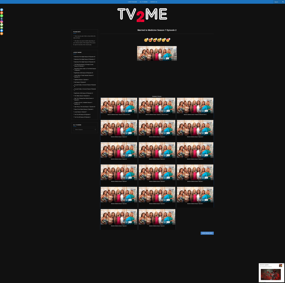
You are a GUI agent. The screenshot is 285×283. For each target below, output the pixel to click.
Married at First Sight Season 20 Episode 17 (84, 59)
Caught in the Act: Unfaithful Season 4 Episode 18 (83, 103)
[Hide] (0, 36)
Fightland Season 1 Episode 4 (81, 79)
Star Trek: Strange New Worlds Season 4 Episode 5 (84, 99)
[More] (1, 33)
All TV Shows (143, 1)
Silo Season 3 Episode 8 (80, 82)
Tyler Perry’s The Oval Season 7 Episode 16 (84, 106)
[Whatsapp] (1, 15)
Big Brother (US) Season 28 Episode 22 (83, 72)
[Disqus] (157, 258)
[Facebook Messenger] (1, 30)
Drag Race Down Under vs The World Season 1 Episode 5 (85, 69)
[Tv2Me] (142, 15)
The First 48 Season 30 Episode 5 (82, 114)
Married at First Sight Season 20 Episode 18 (84, 56)
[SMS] (1, 24)
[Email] (1, 27)
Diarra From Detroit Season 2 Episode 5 (83, 109)
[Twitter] (1, 9)
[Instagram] (1, 21)
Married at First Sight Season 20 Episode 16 (84, 61)
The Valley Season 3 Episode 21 (82, 95)
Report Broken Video (207, 233)
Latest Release (132, 1)
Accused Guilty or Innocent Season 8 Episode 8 (85, 85)
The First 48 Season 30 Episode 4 (82, 117)
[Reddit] (1, 12)
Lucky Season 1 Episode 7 (80, 111)
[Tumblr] (1, 18)
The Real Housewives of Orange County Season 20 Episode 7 (83, 65)
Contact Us (153, 1)
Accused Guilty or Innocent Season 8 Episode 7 (85, 89)
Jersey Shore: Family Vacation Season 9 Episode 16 (83, 76)
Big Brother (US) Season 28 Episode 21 (83, 93)
